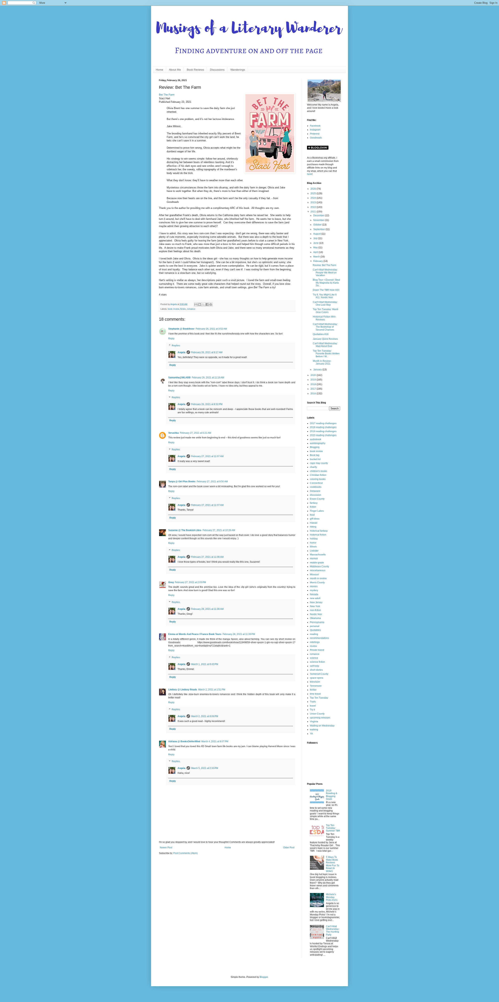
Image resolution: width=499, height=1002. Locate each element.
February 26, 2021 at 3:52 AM (211, 328)
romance (191, 309)
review (313, 646)
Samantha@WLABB (179, 377)
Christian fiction (318, 475)
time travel (315, 694)
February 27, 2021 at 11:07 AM (207, 456)
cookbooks (315, 487)
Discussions (217, 69)
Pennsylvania (317, 622)
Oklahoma (315, 618)
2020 (314, 375)
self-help (314, 666)
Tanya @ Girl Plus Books (182, 481)
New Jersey (316, 602)
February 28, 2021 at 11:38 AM (207, 609)
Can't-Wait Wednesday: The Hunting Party (332, 930)
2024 (314, 198)
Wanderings (237, 69)
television (315, 681)
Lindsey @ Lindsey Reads (182, 689)
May (315, 247)
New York (315, 606)
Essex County (317, 498)
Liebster (314, 550)
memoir (314, 558)
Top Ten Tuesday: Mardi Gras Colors (325, 310)
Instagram (315, 129)
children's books (318, 471)
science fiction (317, 662)
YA (311, 733)
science (314, 658)
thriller (313, 689)
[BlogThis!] (200, 304)
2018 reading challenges (323, 427)
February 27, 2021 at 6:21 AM (195, 433)
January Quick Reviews (325, 339)
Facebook (315, 125)
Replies (176, 345)
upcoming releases (320, 717)
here (309, 174)
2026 (314, 188)
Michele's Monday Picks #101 (332, 897)
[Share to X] (203, 304)
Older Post (288, 847)
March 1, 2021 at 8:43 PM (204, 664)
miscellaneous (317, 570)
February (318, 261)
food (312, 514)
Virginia (314, 721)
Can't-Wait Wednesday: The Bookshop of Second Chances (325, 327)
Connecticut (316, 483)
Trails (313, 701)
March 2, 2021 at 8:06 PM (204, 716)
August (317, 233)
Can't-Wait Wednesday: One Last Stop (325, 303)
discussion (315, 495)
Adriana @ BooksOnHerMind (184, 741)
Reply (171, 338)
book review (173, 309)
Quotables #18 (320, 334)
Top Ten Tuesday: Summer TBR (333, 828)
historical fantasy (319, 530)
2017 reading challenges (323, 423)
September (319, 229)
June (316, 243)
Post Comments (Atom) (185, 853)
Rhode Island (317, 650)
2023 (314, 202)
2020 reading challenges (323, 435)
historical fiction (318, 534)
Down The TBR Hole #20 (326, 290)
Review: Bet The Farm (324, 265)
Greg (171, 582)
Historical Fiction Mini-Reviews (324, 318)
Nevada (314, 594)
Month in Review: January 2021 (322, 362)
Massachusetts (318, 554)
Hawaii (313, 522)
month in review (318, 578)
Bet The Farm (166, 94)
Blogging (314, 447)
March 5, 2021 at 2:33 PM (204, 768)
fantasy (314, 503)
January (317, 369)
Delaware (315, 491)
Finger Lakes (317, 511)
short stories (316, 670)
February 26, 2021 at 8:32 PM (206, 404)
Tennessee (316, 686)
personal (314, 626)
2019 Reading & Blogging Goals (331, 794)
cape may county (319, 463)
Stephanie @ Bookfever (181, 328)
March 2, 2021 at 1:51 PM (211, 689)
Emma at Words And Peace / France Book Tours (194, 634)
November (319, 220)
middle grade (317, 562)
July (315, 238)
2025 (314, 193)
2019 (314, 379)
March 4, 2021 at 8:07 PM (214, 741)
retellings (315, 642)
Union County (317, 713)
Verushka (173, 433)
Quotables (315, 630)
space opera (316, 678)
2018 (314, 384)
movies (314, 586)
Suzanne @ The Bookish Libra (184, 530)
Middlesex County (319, 566)
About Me (175, 69)
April (316, 252)
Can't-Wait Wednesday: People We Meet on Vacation (325, 272)
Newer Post (166, 847)
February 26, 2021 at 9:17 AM (206, 352)
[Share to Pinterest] (211, 304)
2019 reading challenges (323, 431)
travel (313, 705)
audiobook (315, 439)
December (319, 215)
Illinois (313, 546)
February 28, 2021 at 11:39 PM (239, 634)
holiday (314, 538)
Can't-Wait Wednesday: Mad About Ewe (325, 345)
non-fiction (315, 610)
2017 (314, 388)
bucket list (315, 459)
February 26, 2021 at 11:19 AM (208, 377)
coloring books (318, 479)
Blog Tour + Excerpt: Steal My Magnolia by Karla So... (326, 282)
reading (314, 634)
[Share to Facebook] (207, 304)
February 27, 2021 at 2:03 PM (190, 582)
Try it (312, 709)
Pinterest (314, 133)
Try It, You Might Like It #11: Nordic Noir (324, 296)
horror (313, 542)
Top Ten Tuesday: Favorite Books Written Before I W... (326, 353)
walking (314, 729)
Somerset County (319, 674)
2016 (314, 393)
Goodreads (316, 137)
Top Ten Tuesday (319, 697)
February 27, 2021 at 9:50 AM (212, 481)
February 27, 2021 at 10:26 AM (219, 530)
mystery (314, 590)
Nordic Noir (316, 614)
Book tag (314, 455)
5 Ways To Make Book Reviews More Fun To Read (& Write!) (332, 864)
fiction (183, 309)
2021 (314, 211)
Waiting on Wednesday (322, 725)
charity (313, 467)
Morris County (317, 582)
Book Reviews (195, 69)
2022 (314, 207)
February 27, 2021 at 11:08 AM (207, 557)
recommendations (319, 638)
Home (159, 69)
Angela (181, 352)
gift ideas (314, 518)
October (317, 224)
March (316, 256)
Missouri (314, 574)
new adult (315, 598)
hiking (313, 526)
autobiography (317, 443)
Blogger (264, 977)
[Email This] (196, 304)
